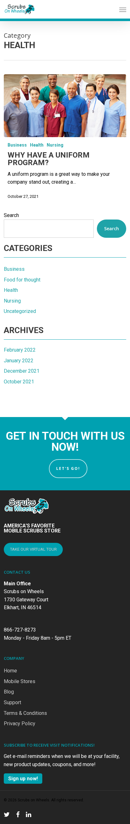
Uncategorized (20, 311)
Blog (9, 692)
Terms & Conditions (25, 713)
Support (12, 702)
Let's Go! (68, 468)
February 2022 (20, 350)
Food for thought (22, 280)
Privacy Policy (19, 724)
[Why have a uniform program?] (65, 105)
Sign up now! (23, 779)
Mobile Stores (19, 681)
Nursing (55, 145)
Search (11, 215)
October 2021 (19, 382)
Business (17, 145)
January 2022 (18, 361)
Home (10, 671)
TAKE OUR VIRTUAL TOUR (33, 549)
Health (37, 145)
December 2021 (21, 371)
